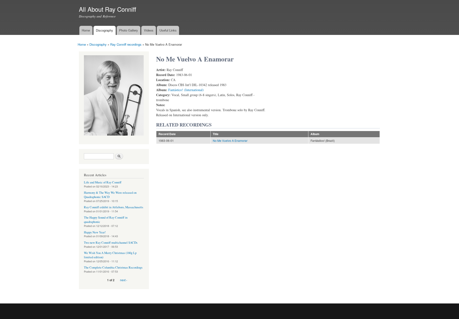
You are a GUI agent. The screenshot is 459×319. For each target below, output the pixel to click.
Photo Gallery (128, 30)
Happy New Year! (95, 232)
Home (86, 30)
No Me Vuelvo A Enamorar (230, 140)
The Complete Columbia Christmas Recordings (113, 267)
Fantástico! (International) (186, 90)
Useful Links (168, 30)
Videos (148, 30)
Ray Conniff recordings (126, 44)
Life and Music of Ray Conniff (102, 182)
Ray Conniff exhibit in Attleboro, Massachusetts (113, 207)
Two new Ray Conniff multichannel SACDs (110, 243)
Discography (104, 30)
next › (123, 280)
